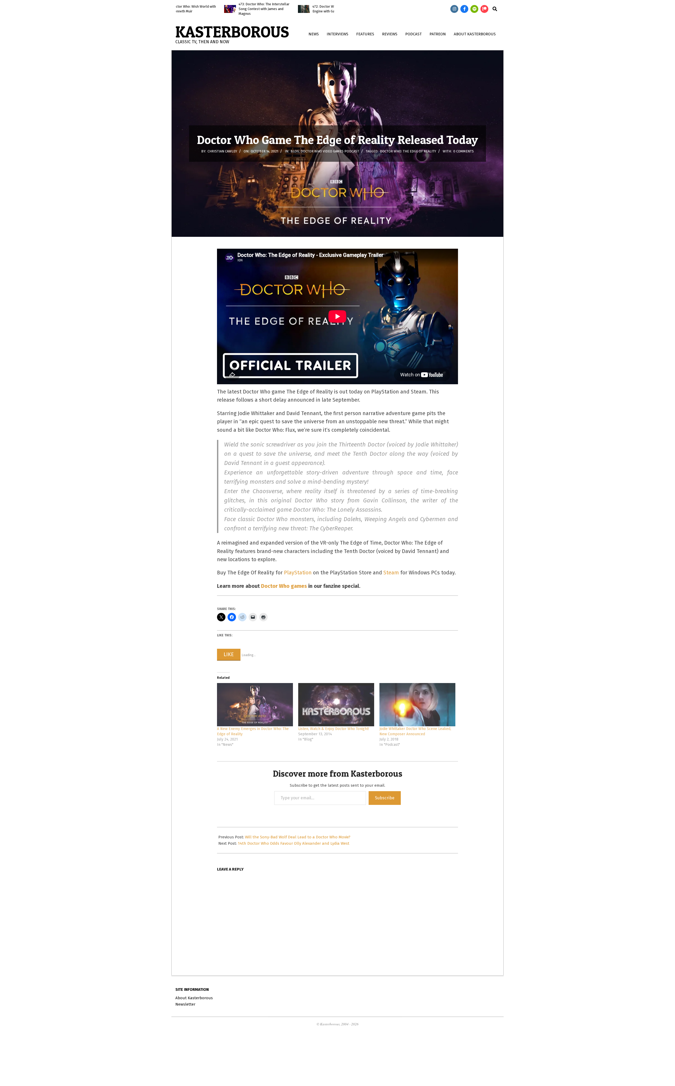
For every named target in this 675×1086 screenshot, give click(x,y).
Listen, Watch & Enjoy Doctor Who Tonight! (333, 729)
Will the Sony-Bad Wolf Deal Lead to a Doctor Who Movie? (297, 837)
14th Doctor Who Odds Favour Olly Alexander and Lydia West (293, 843)
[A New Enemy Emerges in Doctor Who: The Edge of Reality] (255, 705)
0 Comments (463, 151)
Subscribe (384, 797)
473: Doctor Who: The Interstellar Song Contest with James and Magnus (217, 9)
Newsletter (185, 1004)
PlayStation (298, 573)
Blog (295, 151)
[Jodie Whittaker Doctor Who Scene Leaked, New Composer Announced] (417, 705)
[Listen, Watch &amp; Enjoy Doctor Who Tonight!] (336, 705)
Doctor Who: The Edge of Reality (408, 151)
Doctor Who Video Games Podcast (330, 151)
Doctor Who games (284, 586)
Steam (391, 573)
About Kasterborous (194, 998)
